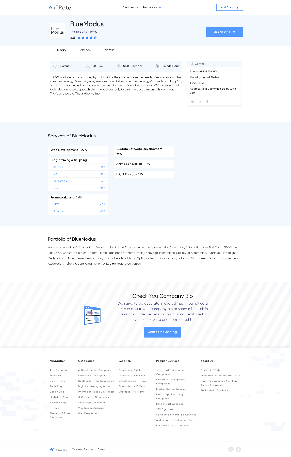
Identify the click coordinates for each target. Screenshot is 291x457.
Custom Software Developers (96, 381)
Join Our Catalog (162, 332)
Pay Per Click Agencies (169, 404)
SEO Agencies (164, 409)
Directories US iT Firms (132, 370)
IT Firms (54, 408)
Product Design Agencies (171, 389)
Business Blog (58, 402)
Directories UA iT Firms (132, 386)
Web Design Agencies (91, 408)
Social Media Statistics (215, 390)
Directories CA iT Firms (132, 381)
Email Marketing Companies (173, 425)
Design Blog (57, 392)
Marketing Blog (59, 397)
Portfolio (109, 50)
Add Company (58, 370)
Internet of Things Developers (96, 392)
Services (85, 50)
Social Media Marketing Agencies (176, 415)
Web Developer (87, 413)
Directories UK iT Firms (132, 375)
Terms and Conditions (83, 449)
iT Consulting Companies (93, 397)
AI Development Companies (95, 370)
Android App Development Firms (175, 420)
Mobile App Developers (92, 402)
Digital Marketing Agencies (94, 386)
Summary (60, 50)
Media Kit (55, 375)
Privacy (101, 449)
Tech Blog (56, 386)
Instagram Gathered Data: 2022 (220, 375)
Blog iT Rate (57, 381)
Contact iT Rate (211, 370)
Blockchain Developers (92, 375)
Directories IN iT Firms (132, 392)
